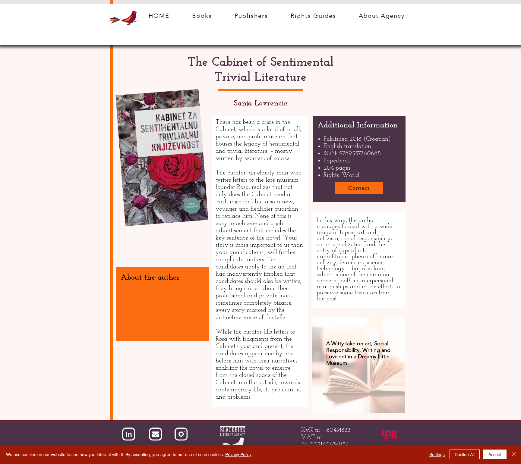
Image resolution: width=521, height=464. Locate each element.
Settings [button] (437, 454)
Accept (494, 454)
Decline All (465, 454)
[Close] (513, 454)
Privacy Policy (238, 454)
